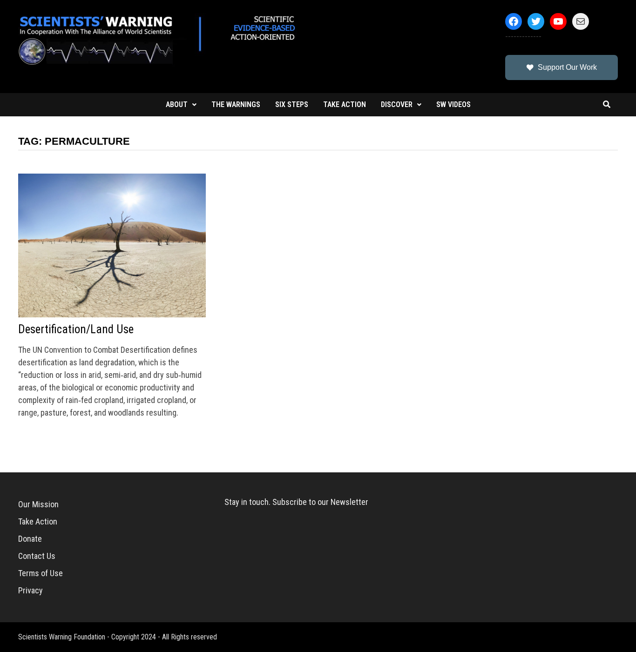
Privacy (30, 590)
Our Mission (38, 504)
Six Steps (291, 104)
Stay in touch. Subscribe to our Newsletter (296, 502)
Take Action (344, 104)
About (177, 104)
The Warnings (235, 104)
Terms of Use (40, 573)
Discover (397, 104)
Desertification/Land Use (76, 329)
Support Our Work (567, 67)
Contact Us (36, 556)
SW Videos (453, 104)
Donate (30, 539)
